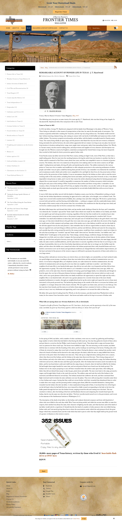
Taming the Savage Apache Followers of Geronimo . (18, 195)
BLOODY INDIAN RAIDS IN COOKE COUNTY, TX (18, 216)
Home (42, 68)
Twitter (48, 488)
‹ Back (43, 471)
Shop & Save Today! (61, 12)
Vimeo (48, 497)
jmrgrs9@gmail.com (89, 486)
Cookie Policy (76, 518)
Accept (84, 518)
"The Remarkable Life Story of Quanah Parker (20, 188)
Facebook (49, 486)
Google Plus (49, 491)
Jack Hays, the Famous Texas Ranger (17, 209)
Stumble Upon (50, 494)
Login (115, 20)
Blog (46, 68)
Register (107, 20)
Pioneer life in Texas (74, 76)
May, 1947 (76, 116)
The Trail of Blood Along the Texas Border (19, 202)
